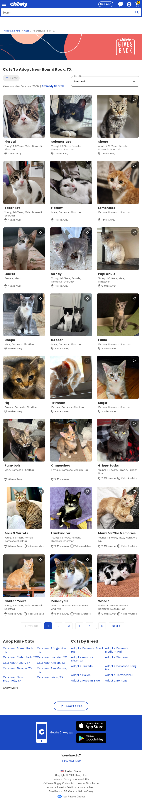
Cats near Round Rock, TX (18, 649)
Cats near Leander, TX (52, 657)
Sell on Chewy (86, 791)
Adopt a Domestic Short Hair (87, 649)
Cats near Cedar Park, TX (20, 657)
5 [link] (89, 626)
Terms (56, 779)
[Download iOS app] (91, 726)
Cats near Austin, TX (16, 662)
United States (73, 771)
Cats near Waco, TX (50, 677)
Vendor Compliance (88, 783)
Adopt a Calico (80, 675)
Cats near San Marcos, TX (52, 669)
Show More (10, 687)
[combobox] (71, 12)
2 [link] (58, 626)
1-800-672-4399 (71, 760)
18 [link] (102, 626)
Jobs (82, 787)
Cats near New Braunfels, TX (13, 678)
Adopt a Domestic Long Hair (120, 667)
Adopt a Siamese (116, 657)
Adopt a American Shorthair (83, 658)
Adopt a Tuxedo (81, 666)
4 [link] (79, 626)
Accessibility (82, 779)
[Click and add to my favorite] (40, 100)
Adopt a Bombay (116, 680)
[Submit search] (137, 12)
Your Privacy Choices (73, 796)
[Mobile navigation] (4, 4)
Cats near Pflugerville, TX (52, 649)
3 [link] (69, 626)
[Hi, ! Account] (130, 4)
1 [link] (48, 626)
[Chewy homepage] (19, 4)
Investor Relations (67, 787)
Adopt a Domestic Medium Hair (117, 649)
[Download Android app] (91, 738)
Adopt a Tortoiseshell (119, 675)
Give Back (54, 791)
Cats (26, 30)
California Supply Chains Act (58, 783)
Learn (92, 787)
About (50, 787)
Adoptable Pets (12, 30)
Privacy (67, 779)
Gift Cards (69, 791)
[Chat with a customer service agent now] (120, 4)
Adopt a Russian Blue (85, 680)
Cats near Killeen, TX (51, 662)
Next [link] (115, 626)
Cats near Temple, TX (17, 668)
